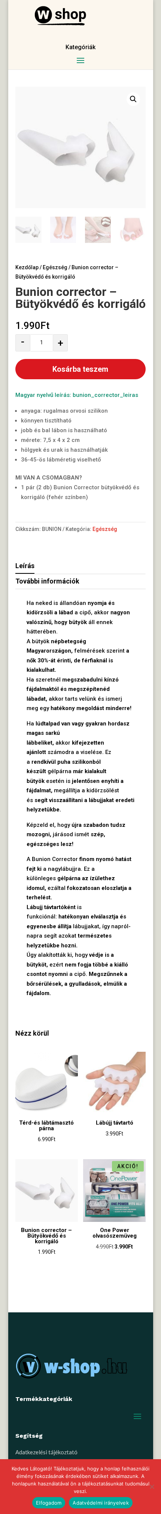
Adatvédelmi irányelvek (101, 1503)
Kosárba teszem (80, 369)
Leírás (24, 566)
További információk (47, 581)
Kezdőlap (27, 267)
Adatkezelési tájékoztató (46, 1452)
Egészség (55, 267)
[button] (133, 99)
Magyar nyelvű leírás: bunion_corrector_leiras (76, 395)
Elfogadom (48, 1503)
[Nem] (151, 1486)
